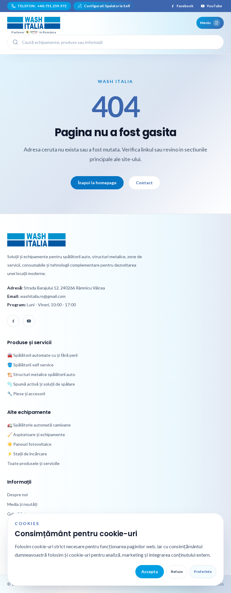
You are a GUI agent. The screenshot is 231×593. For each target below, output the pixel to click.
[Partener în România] (33, 23)
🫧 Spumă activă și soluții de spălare (41, 384)
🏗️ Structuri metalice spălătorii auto (41, 374)
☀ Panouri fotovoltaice (29, 444)
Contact (144, 182)
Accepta (149, 571)
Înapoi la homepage (97, 182)
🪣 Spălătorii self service (30, 364)
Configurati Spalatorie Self (104, 6)
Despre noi (17, 494)
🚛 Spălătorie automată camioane (39, 424)
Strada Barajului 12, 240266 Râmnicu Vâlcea (64, 287)
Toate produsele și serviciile (33, 463)
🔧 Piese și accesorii (26, 393)
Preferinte (203, 571)
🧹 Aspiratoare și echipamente (36, 434)
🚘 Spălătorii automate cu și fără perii (42, 355)
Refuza (177, 571)
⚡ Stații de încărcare (27, 453)
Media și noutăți (22, 504)
